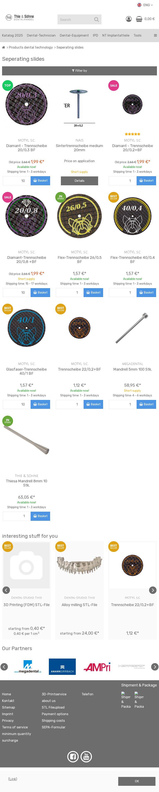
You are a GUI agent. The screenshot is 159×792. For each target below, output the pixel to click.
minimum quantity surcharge (16, 737)
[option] (26, 590)
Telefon (87, 694)
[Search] (96, 19)
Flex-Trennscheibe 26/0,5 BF (80, 259)
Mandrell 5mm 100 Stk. (132, 369)
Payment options (55, 714)
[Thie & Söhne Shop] (20, 17)
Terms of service (15, 727)
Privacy (8, 721)
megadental (132, 364)
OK (137, 781)
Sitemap (8, 707)
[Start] (3, 47)
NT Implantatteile (115, 35)
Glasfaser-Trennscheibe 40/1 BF (26, 371)
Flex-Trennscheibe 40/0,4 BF (132, 259)
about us (48, 701)
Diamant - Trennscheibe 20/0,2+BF (132, 148)
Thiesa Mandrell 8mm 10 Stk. (26, 483)
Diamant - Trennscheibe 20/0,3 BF (26, 148)
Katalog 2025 (12, 35)
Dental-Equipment (74, 35)
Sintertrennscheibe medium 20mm (79, 148)
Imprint (7, 714)
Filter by (81, 71)
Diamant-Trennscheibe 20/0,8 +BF (26, 259)
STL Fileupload (53, 707)
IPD (95, 35)
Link (13, 779)
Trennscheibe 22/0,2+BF (79, 369)
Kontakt (8, 701)
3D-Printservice (54, 694)
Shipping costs (53, 721)
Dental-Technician (41, 35)
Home (6, 694)
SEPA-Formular (53, 727)
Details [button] (79, 181)
